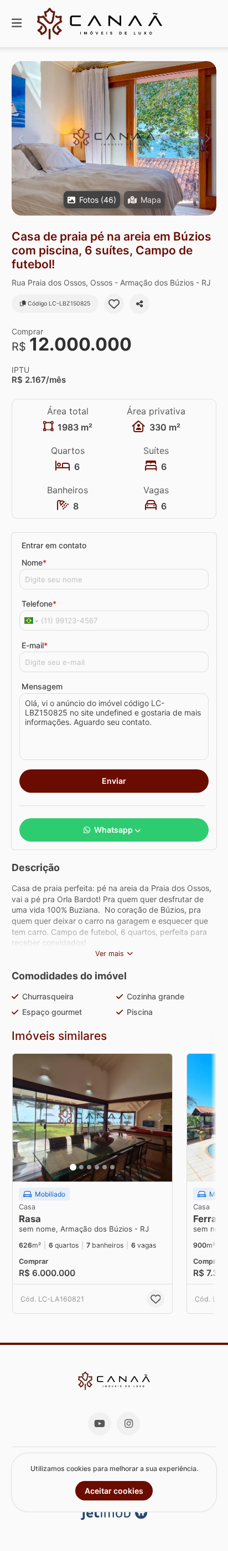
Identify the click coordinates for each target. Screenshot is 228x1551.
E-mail (35, 645)
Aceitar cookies (114, 1490)
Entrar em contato (54, 545)
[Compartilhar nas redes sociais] (139, 304)
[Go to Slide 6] (112, 1167)
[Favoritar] (114, 304)
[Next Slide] (207, 138)
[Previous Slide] (21, 138)
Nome (34, 562)
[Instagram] (128, 1423)
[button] (114, 138)
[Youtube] (99, 1423)
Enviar (114, 780)
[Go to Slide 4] (97, 1167)
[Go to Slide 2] (81, 1167)
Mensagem (42, 686)
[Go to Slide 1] (73, 1167)
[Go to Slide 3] (89, 1167)
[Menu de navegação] (17, 23)
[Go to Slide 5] (104, 1167)
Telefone (39, 603)
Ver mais (109, 953)
